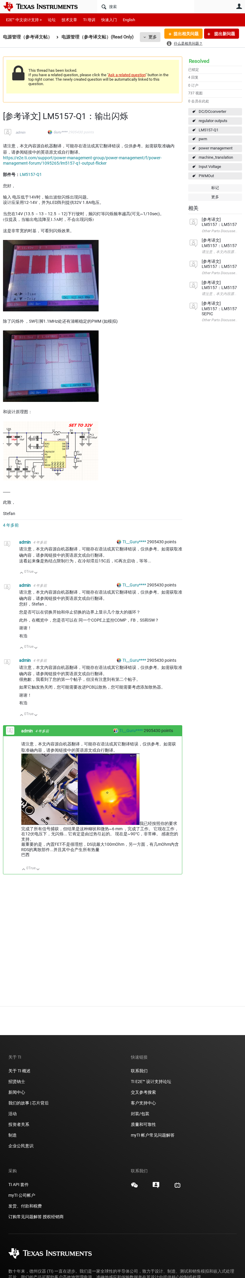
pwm (203, 139)
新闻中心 (16, 1092)
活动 (12, 1113)
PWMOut (206, 176)
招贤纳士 (16, 1081)
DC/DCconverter (212, 111)
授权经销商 (53, 1216)
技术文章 (69, 20)
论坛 (52, 20)
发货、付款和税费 (25, 1206)
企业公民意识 (20, 1145)
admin (20, 132)
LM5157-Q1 (208, 130)
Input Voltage (210, 166)
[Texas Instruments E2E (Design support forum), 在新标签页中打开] (156, 1187)
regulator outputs (213, 120)
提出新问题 (224, 33)
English (129, 20)
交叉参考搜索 (143, 1092)
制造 (12, 1135)
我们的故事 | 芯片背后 (28, 1103)
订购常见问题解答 (25, 1216)
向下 (36, 573)
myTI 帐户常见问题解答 (152, 1135)
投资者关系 (18, 1124)
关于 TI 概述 (19, 1070)
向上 (21, 573)
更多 (152, 37)
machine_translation (216, 157)
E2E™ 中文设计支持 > (24, 20)
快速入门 (109, 20)
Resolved (199, 61)
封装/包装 (140, 1113)
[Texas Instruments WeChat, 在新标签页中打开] (134, 1187)
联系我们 (139, 1070)
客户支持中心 (143, 1103)
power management (215, 148)
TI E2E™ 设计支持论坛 (151, 1081)
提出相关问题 (186, 33)
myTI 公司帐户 (21, 1195)
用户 (239, 6)
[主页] (45, 6)
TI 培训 (89, 20)
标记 (215, 187)
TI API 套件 (18, 1184)
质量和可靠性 (144, 1124)
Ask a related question (127, 75)
